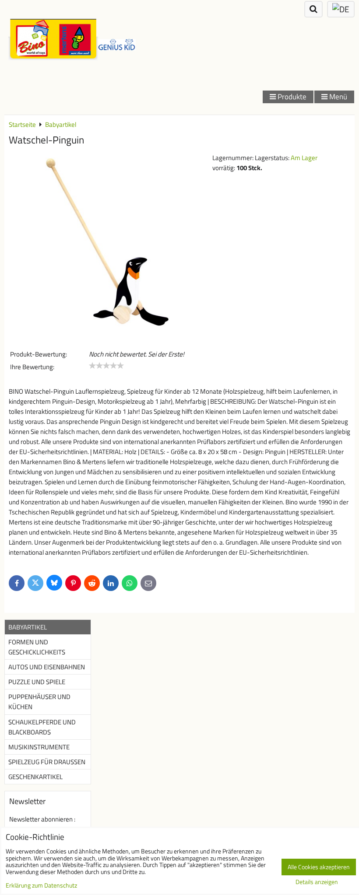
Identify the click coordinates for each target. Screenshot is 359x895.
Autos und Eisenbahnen (46, 667)
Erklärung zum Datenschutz (41, 885)
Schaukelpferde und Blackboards (42, 727)
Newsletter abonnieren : (42, 819)
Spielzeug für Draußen (46, 762)
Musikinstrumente (39, 747)
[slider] (106, 365)
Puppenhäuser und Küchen (39, 702)
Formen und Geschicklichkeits (36, 647)
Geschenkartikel (35, 777)
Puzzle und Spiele (36, 682)
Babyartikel (27, 627)
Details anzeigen (317, 882)
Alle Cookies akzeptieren (319, 867)
